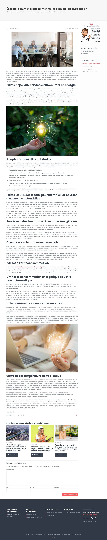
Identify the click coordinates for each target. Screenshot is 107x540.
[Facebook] (52, 537)
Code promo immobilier (73, 512)
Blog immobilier (39, 535)
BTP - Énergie (20, 12)
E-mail (32, 487)
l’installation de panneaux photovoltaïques (30, 267)
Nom (8, 487)
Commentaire (11, 469)
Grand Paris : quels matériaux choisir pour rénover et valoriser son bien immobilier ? (16, 448)
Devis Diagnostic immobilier (91, 63)
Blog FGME (10, 12)
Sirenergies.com (58, 100)
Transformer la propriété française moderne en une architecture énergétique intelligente (66, 448)
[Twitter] (54, 537)
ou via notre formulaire (90, 521)
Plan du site (77, 535)
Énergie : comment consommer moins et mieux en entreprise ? (47, 12)
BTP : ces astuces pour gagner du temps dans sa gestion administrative (42, 449)
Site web (57, 487)
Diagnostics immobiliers (54, 512)
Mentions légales (67, 535)
